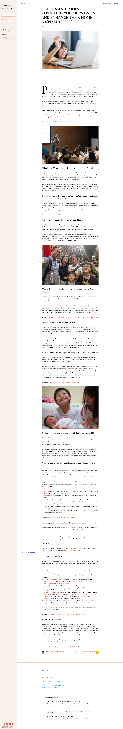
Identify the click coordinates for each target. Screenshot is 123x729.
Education (64, 685)
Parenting (4, 34)
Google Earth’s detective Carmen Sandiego (79, 603)
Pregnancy (4, 27)
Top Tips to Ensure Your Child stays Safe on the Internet (62, 382)
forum (3, 24)
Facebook (51, 647)
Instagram (58, 647)
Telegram (64, 647)
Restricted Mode (48, 510)
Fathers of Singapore (47, 687)
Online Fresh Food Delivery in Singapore (58, 215)
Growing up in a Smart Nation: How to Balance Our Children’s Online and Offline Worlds (72, 317)
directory (4, 19)
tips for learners (65, 583)
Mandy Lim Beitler (47, 26)
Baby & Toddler (6, 29)
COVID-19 (51, 685)
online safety (56, 687)
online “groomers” (92, 477)
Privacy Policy (8, 727)
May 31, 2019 (31, 552)
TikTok (72, 647)
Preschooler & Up (6, 32)
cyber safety (58, 685)
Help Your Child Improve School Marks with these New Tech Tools (65, 614)
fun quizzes (68, 605)
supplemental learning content (80, 581)
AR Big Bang (70, 594)
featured (4, 21)
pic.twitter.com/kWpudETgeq (71, 550)
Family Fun (4, 37)
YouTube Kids (48, 500)
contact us (4, 39)
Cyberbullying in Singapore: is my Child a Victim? (61, 517)
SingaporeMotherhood (8, 7)
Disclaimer (4, 727)
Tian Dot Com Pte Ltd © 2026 (7, 726)
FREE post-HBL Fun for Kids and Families (59, 122)
